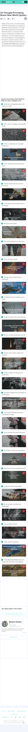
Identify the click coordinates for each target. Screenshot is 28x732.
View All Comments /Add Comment (14, 614)
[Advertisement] (14, 62)
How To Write (14, 714)
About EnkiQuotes (21, 711)
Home (3, 711)
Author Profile (13, 637)
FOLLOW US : (5, 717)
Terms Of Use (11, 711)
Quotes (4, 18)
